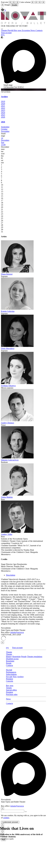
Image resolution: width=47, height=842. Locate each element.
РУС (3, 35)
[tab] (23, 97)
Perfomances (11, 672)
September (5, 127)
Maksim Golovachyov (10, 460)
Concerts (9, 681)
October (4, 129)
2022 (3, 108)
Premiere (9, 679)
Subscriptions (11, 674)
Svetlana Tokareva (8, 386)
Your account (6, 33)
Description (10, 575)
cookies (6, 818)
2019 (3, 101)
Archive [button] (4, 97)
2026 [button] (3, 122)
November (5, 131)
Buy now (18, 30)
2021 (3, 106)
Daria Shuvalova (7, 348)
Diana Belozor (7, 274)
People (24, 656)
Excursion (26, 30)
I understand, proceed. (10, 822)
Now (15, 677)
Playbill (11, 30)
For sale (9, 677)
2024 (3, 113)
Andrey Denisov (7, 423)
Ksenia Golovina (7, 311)
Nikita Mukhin (7, 497)
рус (7, 648)
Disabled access (12, 659)
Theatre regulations (34, 656)
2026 (3, 117)
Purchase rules (11, 694)
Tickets (9, 688)
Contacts (39, 30)
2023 (3, 110)
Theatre (4, 30)
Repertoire (16, 656)
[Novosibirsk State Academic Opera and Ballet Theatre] (23, 24)
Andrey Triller (6, 534)
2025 (3, 115)
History (9, 656)
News (33, 30)
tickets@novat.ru (17, 632)
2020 (3, 104)
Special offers (11, 690)
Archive (20, 677)
